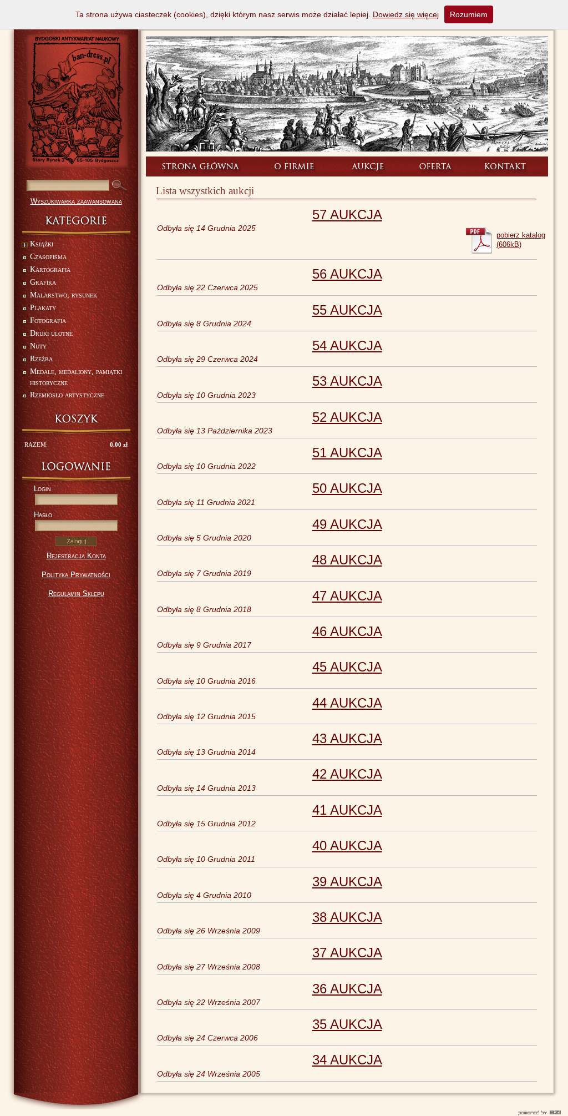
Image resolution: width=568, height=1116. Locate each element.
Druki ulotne (51, 333)
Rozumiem (469, 14)
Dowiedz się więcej (406, 14)
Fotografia (48, 320)
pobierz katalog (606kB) (520, 240)
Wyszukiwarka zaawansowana (76, 201)
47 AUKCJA (347, 595)
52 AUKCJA (347, 417)
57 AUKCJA (347, 214)
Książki (41, 244)
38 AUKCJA (347, 917)
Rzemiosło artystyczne (67, 395)
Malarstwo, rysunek (63, 295)
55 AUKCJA (347, 309)
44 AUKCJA (347, 702)
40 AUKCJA (347, 845)
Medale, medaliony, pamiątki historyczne (76, 377)
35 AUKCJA (347, 1024)
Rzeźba (41, 359)
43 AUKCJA (347, 738)
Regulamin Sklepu (76, 593)
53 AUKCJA (347, 380)
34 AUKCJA (347, 1059)
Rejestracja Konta (76, 556)
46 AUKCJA (347, 631)
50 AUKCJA (347, 488)
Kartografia (50, 269)
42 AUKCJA (347, 773)
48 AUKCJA (347, 559)
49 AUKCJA (347, 524)
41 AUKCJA (347, 809)
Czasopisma (48, 257)
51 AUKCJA (347, 452)
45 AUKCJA (347, 666)
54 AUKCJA (347, 345)
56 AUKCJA (347, 273)
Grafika (43, 282)
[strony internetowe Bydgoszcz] (284, 1112)
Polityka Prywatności (76, 574)
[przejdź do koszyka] (76, 419)
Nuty (38, 346)
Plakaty (43, 308)
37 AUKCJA (347, 952)
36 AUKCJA (347, 988)
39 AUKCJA (347, 881)
